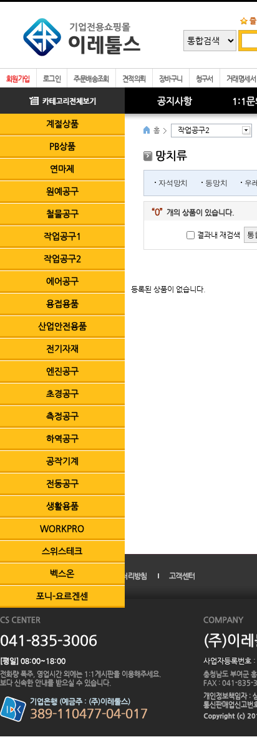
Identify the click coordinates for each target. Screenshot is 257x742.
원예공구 (62, 191)
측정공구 (62, 416)
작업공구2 (62, 259)
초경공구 (62, 393)
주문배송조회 (91, 79)
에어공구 (62, 281)
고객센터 (182, 575)
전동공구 (62, 483)
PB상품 (62, 146)
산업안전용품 (62, 326)
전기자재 (62, 349)
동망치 (216, 183)
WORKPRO (62, 528)
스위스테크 (62, 551)
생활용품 (62, 506)
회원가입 (18, 79)
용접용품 (62, 304)
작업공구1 (62, 236)
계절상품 (62, 124)
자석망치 (173, 183)
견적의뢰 (134, 79)
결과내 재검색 (218, 234)
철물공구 (62, 214)
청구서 (204, 79)
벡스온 (62, 573)
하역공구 (62, 438)
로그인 (52, 79)
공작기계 (62, 461)
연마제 (62, 169)
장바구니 (171, 79)
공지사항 (174, 101)
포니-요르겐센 (62, 596)
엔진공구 (62, 371)
